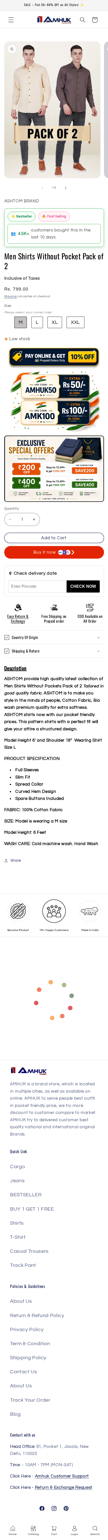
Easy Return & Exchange (18, 618)
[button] (11, 20)
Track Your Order (30, 1400)
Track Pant (23, 1265)
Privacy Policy (26, 1329)
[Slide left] (42, 187)
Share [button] (16, 860)
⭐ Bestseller (21, 216)
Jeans (17, 1180)
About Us (21, 1301)
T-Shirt (18, 1237)
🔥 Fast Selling (54, 216)
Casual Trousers (29, 1251)
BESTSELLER (26, 1194)
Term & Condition (30, 1343)
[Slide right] (65, 187)
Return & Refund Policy (37, 1315)
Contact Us (23, 1371)
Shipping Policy (28, 1357)
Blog (15, 1414)
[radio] (20, 322)
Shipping (10, 296)
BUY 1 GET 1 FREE (32, 1209)
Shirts (17, 1223)
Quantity (11, 508)
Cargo (17, 1166)
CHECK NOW (83, 586)
